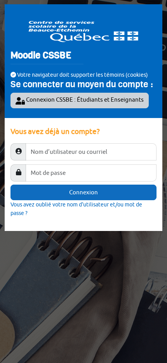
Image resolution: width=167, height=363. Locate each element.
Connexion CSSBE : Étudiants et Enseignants (84, 99)
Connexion (83, 192)
